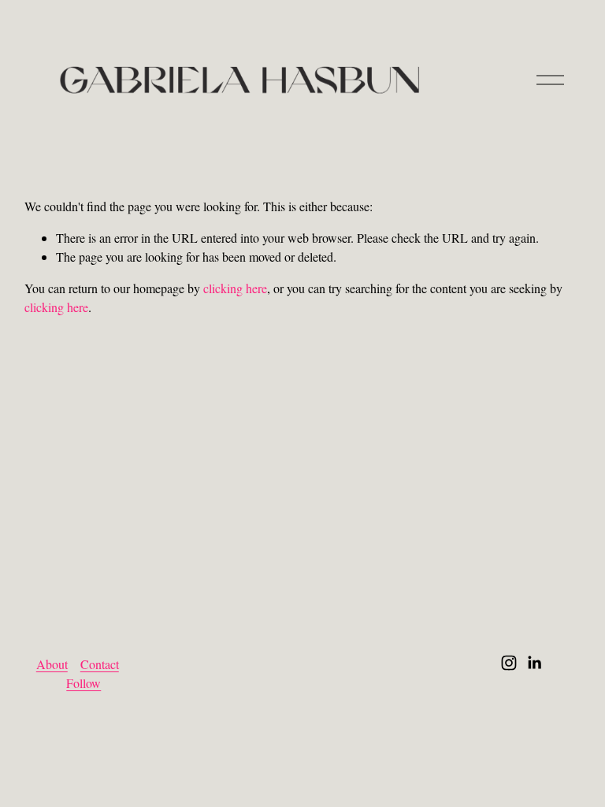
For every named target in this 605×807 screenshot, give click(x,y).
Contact (99, 664)
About (52, 664)
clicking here (235, 288)
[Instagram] (509, 663)
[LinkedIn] (534, 663)
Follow (83, 683)
